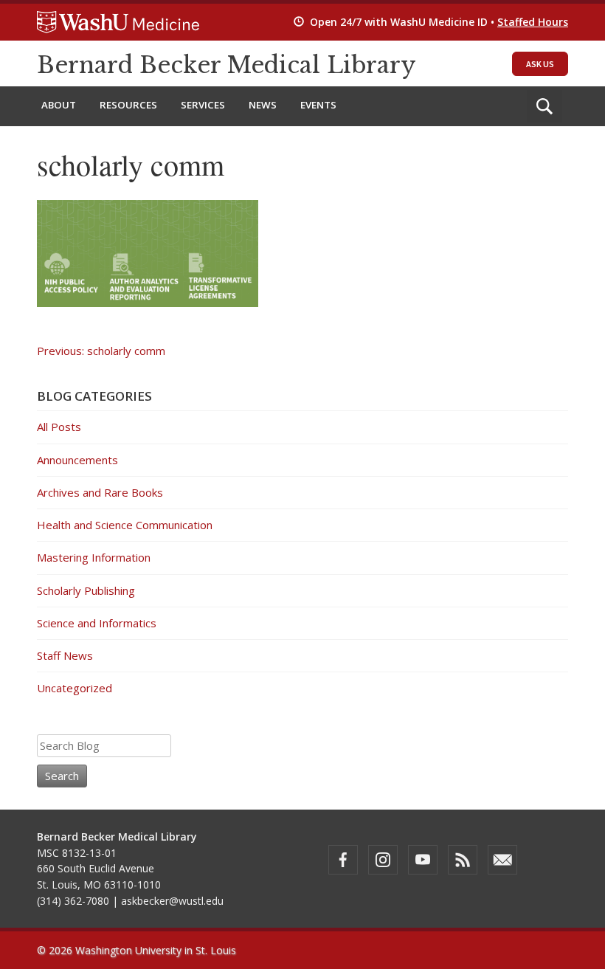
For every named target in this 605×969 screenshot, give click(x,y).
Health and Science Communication (124, 524)
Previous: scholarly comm (101, 350)
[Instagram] (383, 860)
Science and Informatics (96, 622)
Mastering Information (94, 557)
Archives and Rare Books (100, 492)
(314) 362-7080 (73, 901)
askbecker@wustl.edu (172, 901)
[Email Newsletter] (502, 860)
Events (318, 104)
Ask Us (540, 63)
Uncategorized (74, 687)
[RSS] (462, 860)
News (263, 104)
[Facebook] (343, 860)
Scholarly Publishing (86, 590)
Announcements (77, 459)
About (58, 104)
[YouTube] (423, 860)
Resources (128, 104)
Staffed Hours (532, 22)
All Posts (59, 426)
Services (203, 104)
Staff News (65, 655)
